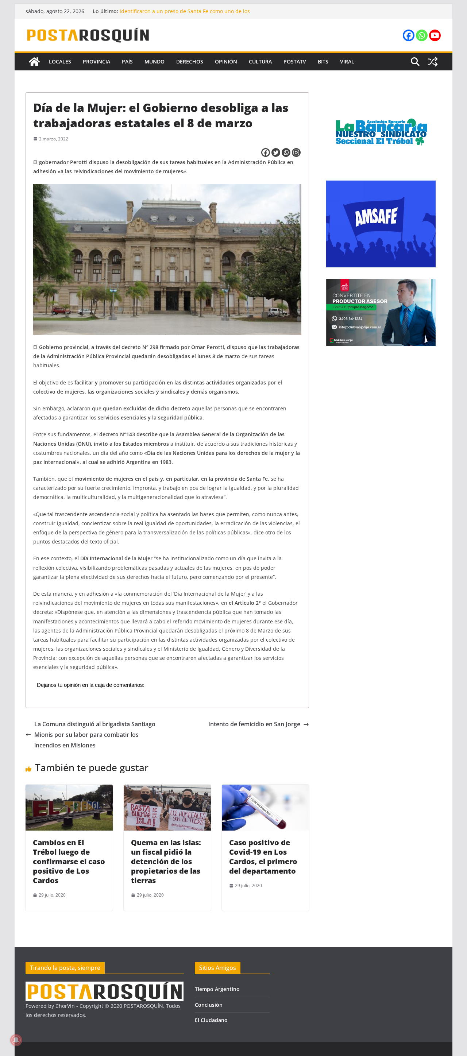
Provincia (96, 61)
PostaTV (294, 61)
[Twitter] (275, 152)
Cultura (260, 61)
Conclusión (209, 1004)
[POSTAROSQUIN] (105, 986)
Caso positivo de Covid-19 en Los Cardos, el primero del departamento (263, 857)
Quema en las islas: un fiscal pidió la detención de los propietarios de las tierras (166, 861)
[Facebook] (408, 35)
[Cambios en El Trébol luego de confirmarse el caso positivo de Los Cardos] (69, 790)
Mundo (154, 61)
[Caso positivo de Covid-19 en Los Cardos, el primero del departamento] (265, 790)
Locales (60, 61)
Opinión (226, 61)
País (127, 61)
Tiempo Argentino (217, 989)
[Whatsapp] (422, 35)
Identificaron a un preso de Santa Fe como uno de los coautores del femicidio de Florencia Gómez (185, 15)
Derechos (189, 61)
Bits (323, 61)
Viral (347, 61)
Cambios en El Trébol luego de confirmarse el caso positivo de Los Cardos (69, 861)
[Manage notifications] (16, 1040)
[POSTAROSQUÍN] (34, 61)
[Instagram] (296, 152)
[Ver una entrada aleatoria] (432, 61)
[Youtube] (435, 35)
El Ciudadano (211, 1020)
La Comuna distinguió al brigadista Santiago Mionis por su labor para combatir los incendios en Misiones (94, 734)
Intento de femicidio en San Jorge (254, 724)
